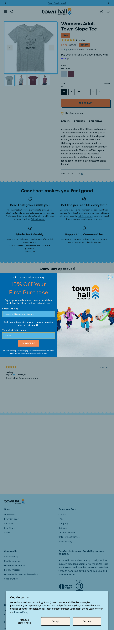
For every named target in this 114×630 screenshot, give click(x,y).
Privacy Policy (21, 612)
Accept (55, 621)
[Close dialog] (110, 277)
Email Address (10, 308)
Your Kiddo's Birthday (14, 330)
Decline (87, 621)
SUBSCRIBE (28, 343)
